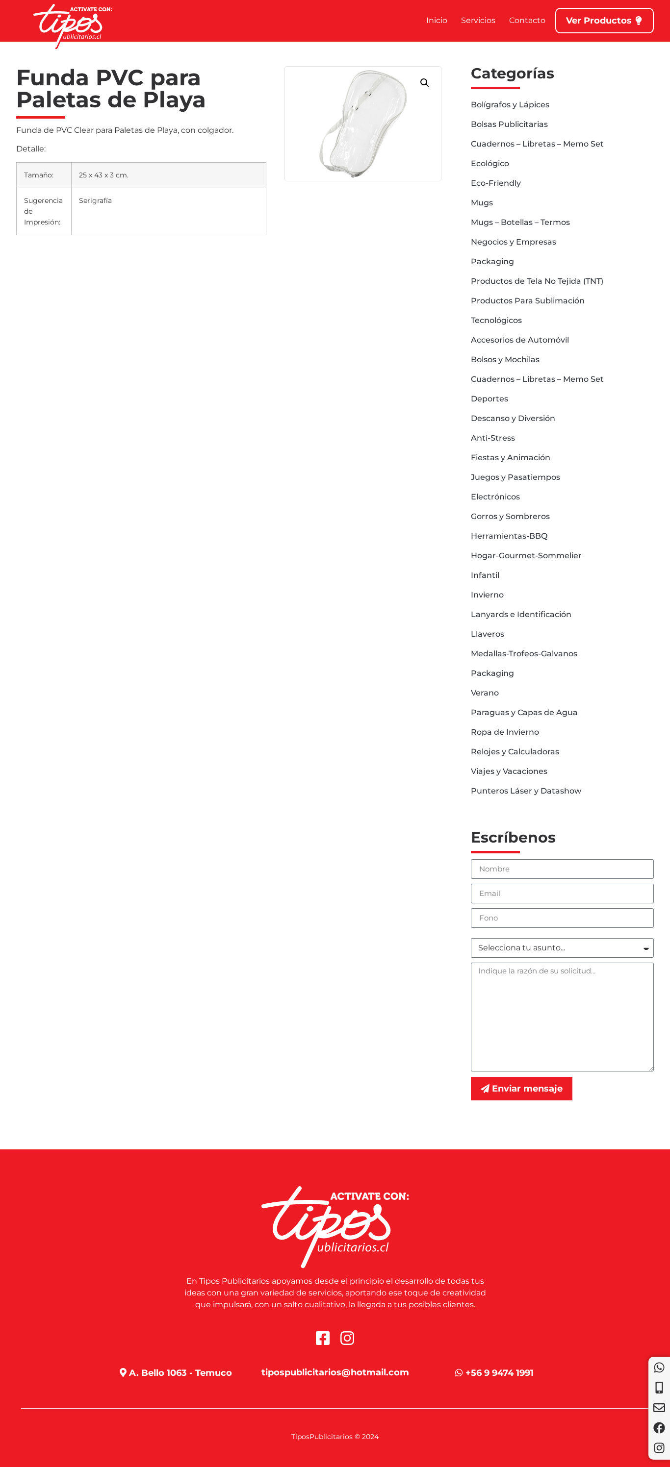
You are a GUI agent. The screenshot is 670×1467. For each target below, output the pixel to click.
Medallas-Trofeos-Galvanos (524, 653)
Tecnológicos (496, 320)
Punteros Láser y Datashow (526, 791)
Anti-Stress (493, 438)
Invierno (487, 594)
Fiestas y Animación (510, 457)
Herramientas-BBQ (509, 536)
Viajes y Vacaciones (509, 771)
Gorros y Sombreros (510, 516)
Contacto (527, 20)
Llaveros (487, 634)
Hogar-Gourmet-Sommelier (526, 555)
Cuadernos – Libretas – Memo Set (537, 144)
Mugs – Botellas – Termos (520, 222)
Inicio (436, 20)
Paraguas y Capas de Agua (524, 712)
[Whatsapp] (659, 1367)
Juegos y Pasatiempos (515, 477)
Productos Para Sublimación (528, 300)
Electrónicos (495, 496)
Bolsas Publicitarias (509, 124)
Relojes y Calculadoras (515, 751)
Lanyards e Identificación (521, 614)
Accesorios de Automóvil (520, 340)
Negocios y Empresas (513, 242)
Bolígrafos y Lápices (510, 104)
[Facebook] (659, 1428)
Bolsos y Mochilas (505, 359)
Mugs (482, 202)
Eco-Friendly (496, 183)
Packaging (492, 261)
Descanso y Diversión (513, 418)
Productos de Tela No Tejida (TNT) (537, 281)
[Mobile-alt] (659, 1387)
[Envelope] (659, 1408)
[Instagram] (659, 1448)
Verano (485, 692)
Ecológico (490, 163)
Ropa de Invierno (505, 732)
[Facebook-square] (323, 1338)
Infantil (485, 575)
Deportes (489, 398)
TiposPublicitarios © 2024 (335, 1436)
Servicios (478, 20)
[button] (425, 83)
